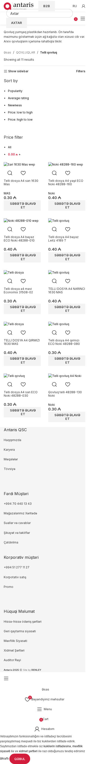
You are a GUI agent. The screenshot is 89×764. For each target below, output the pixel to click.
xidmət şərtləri (28, 751)
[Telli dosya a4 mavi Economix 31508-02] (14, 272)
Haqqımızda (12, 440)
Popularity (15, 91)
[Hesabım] (83, 6)
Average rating (18, 98)
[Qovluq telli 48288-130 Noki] (64, 375)
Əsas (7, 52)
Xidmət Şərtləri (14, 650)
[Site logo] (18, 6)
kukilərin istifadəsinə (57, 746)
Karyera (9, 449)
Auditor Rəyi (12, 660)
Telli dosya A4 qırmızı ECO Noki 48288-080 (64, 342)
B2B (46, 6)
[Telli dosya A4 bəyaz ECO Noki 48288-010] (21, 220)
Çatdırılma (11, 542)
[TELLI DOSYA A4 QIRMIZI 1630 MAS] (14, 324)
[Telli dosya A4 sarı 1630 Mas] (19, 164)
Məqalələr (11, 459)
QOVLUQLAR (25, 52)
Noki (51, 193)
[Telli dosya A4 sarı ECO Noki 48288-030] (14, 375)
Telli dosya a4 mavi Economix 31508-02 (18, 290)
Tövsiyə (9, 469)
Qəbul (19, 759)
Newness (15, 105)
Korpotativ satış (15, 577)
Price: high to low (20, 119)
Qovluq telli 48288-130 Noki (65, 393)
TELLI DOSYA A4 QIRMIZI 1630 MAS (22, 342)
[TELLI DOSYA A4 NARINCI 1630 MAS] (58, 272)
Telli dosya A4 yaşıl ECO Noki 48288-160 (65, 182)
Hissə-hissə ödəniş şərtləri (23, 621)
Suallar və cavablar (17, 523)
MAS (7, 193)
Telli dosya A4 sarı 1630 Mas (21, 182)
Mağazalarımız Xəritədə (20, 513)
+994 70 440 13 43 (18, 503)
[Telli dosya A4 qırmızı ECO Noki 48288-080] (58, 324)
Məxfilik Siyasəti (15, 641)
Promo (8, 587)
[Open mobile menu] (83, 18)
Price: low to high (20, 112)
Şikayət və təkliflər (17, 533)
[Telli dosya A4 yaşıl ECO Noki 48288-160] (65, 164)
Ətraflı (4, 759)
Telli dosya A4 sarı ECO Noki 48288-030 (21, 393)
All (9, 147)
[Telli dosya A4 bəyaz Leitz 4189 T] (58, 220)
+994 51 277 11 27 (16, 567)
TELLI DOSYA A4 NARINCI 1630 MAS (66, 290)
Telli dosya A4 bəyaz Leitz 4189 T (63, 238)
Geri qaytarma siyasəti (20, 631)
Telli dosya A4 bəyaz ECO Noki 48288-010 (19, 238)
